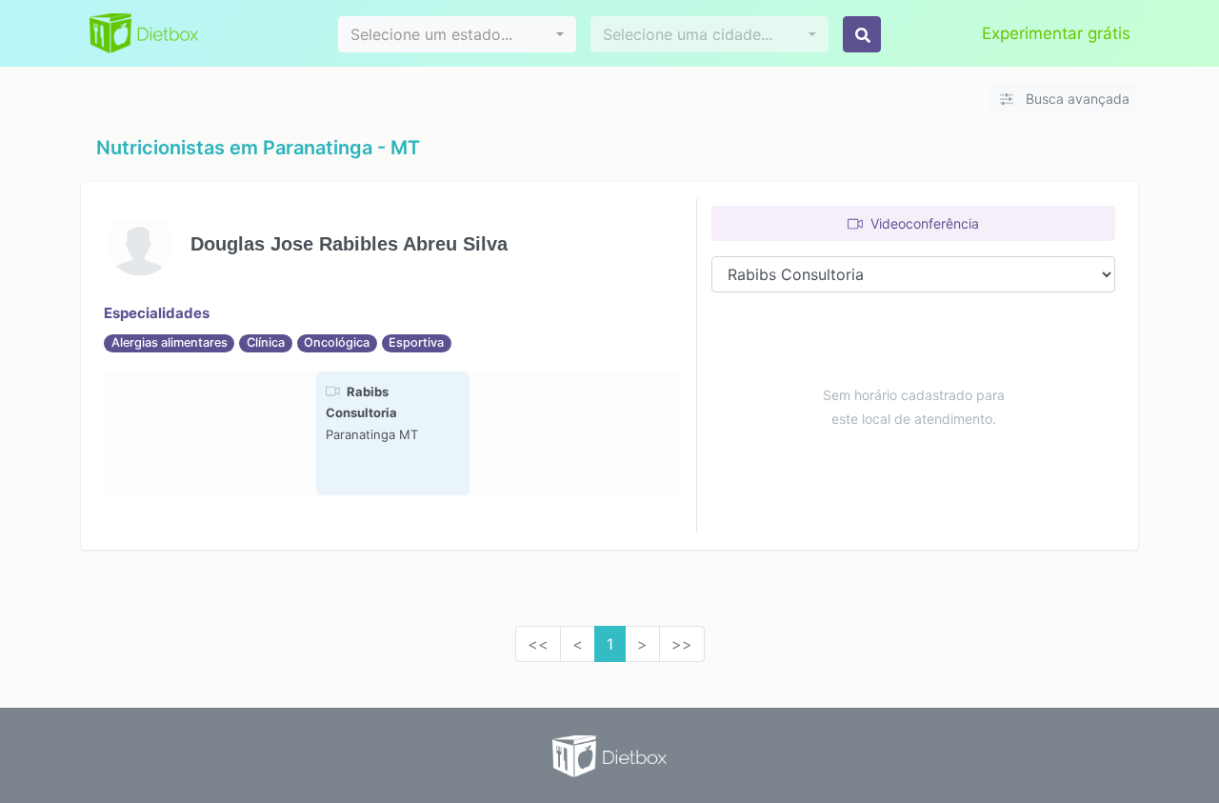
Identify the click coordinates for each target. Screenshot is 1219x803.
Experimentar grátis (1056, 33)
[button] (457, 34)
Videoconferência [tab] (923, 223)
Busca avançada (1075, 98)
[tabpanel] (392, 433)
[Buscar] (862, 34)
